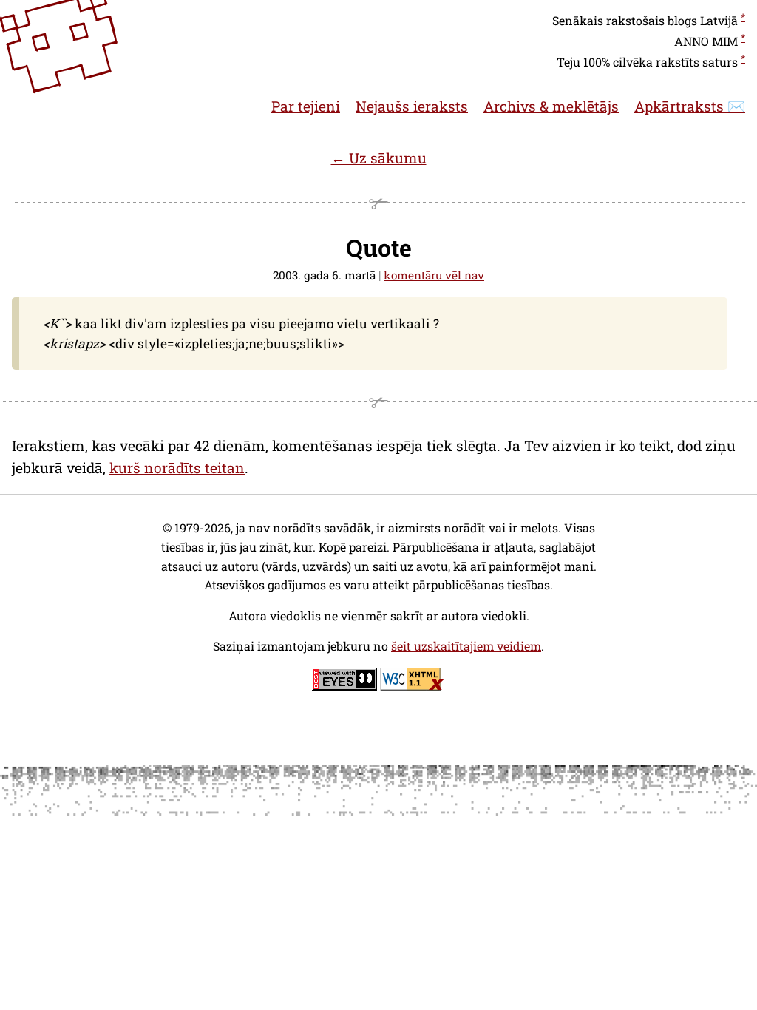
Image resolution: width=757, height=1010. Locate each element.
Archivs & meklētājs (551, 106)
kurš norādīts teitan (177, 467)
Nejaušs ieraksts (412, 106)
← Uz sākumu (379, 158)
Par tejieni (305, 106)
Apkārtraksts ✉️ (689, 106)
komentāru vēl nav (434, 275)
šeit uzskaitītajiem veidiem (466, 646)
